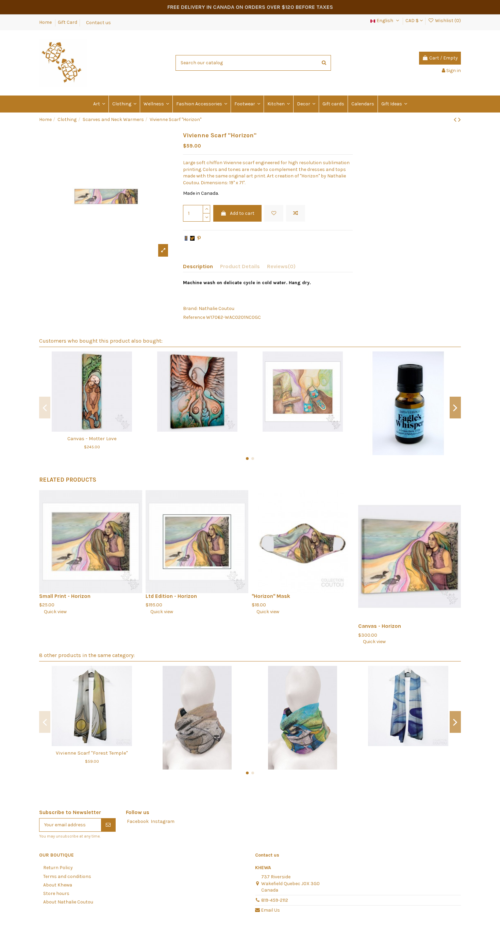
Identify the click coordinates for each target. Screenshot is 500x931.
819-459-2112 (274, 900)
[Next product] (459, 120)
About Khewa (57, 885)
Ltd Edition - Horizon (171, 596)
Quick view (53, 612)
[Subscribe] (108, 824)
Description (198, 266)
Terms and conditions (67, 876)
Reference (194, 317)
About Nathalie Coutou (68, 902)
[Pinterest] (199, 238)
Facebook (138, 821)
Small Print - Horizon (64, 596)
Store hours (56, 893)
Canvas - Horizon (379, 626)
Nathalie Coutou (216, 308)
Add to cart (242, 213)
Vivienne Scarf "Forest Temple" (92, 753)
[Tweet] (192, 238)
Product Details (240, 266)
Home (46, 22)
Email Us (270, 910)
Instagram (162, 821)
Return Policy (58, 867)
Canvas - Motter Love (92, 438)
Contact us (98, 22)
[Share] (186, 238)
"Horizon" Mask (271, 596)
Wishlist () (447, 20)
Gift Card (67, 22)
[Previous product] (456, 120)
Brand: (190, 308)
